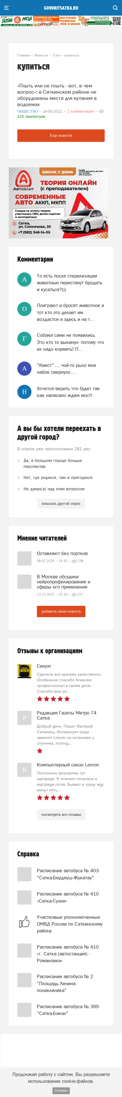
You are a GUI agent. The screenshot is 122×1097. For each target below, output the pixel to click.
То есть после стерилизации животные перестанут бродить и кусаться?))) (69, 283)
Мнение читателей (42, 538)
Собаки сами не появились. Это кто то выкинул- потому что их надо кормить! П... (70, 342)
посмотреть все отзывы (61, 814)
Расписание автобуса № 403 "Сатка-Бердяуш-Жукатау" (68, 874)
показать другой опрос (61, 503)
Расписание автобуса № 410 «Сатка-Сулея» (68, 897)
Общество (28, 111)
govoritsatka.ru (61, 8)
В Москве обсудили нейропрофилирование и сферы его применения (63, 581)
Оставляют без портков (62, 553)
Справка (28, 854)
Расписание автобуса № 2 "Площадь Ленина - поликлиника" (65, 983)
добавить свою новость (61, 611)
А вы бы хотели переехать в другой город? (59, 433)
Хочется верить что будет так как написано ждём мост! (68, 392)
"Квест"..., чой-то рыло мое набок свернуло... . (66, 368)
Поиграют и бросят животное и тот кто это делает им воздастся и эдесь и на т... (70, 312)
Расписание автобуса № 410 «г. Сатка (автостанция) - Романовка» (68, 954)
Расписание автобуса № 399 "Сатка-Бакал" (68, 1010)
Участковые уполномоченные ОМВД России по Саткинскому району (69, 924)
